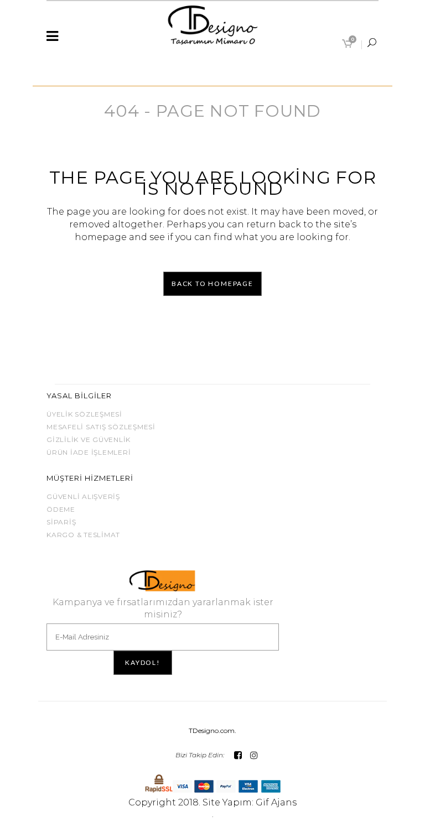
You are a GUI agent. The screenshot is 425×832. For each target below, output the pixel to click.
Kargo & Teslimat (83, 535)
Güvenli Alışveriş (83, 496)
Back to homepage (212, 283)
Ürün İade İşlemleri (88, 452)
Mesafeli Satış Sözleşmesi (101, 427)
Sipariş (61, 522)
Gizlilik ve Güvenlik (88, 439)
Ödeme (60, 509)
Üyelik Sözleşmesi (84, 414)
